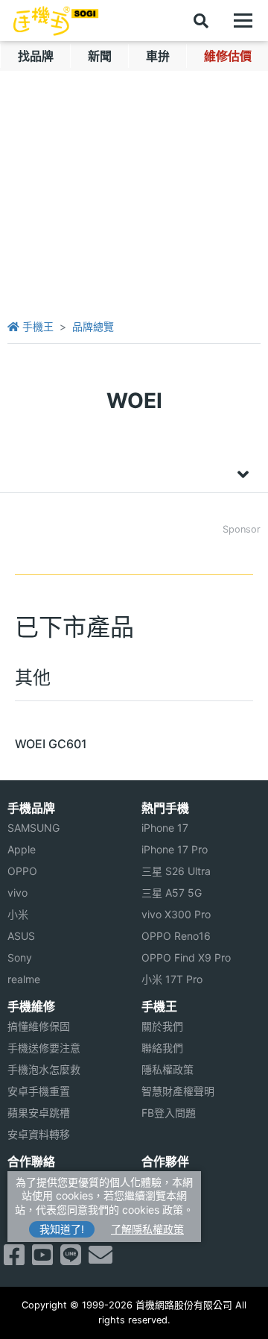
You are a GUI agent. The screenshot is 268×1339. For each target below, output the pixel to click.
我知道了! (61, 1229)
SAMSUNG (33, 827)
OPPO (22, 871)
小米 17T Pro (171, 979)
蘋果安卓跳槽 (38, 1112)
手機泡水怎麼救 (43, 1069)
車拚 (158, 55)
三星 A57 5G (171, 892)
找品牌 (36, 55)
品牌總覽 (93, 326)
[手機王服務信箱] (100, 1259)
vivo (17, 892)
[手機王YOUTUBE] (42, 1259)
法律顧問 (162, 1181)
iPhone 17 (164, 827)
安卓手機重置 (38, 1091)
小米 (17, 914)
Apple (21, 849)
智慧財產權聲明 (177, 1091)
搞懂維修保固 (38, 1026)
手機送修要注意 (43, 1047)
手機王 (36, 326)
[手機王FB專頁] (14, 1259)
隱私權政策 (167, 1069)
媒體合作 (162, 1203)
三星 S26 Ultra (176, 871)
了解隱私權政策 (147, 1229)
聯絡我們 (162, 1047)
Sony (19, 957)
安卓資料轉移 (38, 1134)
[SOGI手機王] (55, 21)
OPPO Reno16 (176, 935)
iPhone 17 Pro (174, 849)
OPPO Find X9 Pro (186, 957)
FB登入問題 (168, 1112)
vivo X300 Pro (176, 914)
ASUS (21, 935)
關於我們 (162, 1026)
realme (23, 979)
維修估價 (228, 55)
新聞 (100, 55)
